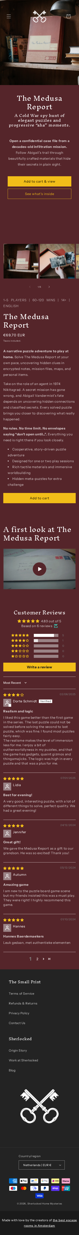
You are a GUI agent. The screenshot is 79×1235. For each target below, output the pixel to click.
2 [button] (37, 959)
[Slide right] (49, 287)
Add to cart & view (40, 181)
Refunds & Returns (23, 1003)
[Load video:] (39, 569)
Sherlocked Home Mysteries (44, 1203)
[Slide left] (30, 287)
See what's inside (39, 194)
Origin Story (18, 1050)
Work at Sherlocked (23, 1060)
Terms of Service (21, 994)
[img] (13, 695)
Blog (12, 1070)
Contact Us (17, 1023)
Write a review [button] (39, 667)
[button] (9, 16)
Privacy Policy (19, 1013)
